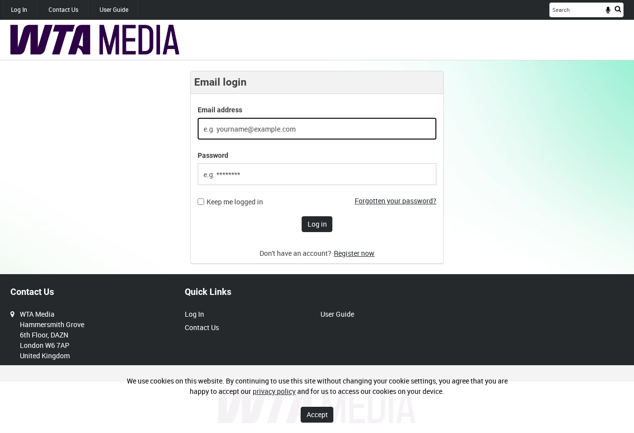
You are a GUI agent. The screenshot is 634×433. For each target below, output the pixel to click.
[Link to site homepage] (94, 39)
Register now (354, 253)
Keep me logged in (235, 201)
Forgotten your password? (395, 200)
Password (213, 155)
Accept (317, 414)
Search (618, 8)
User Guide (114, 9)
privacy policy (274, 391)
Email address (220, 110)
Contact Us (63, 9)
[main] (317, 167)
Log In (19, 9)
